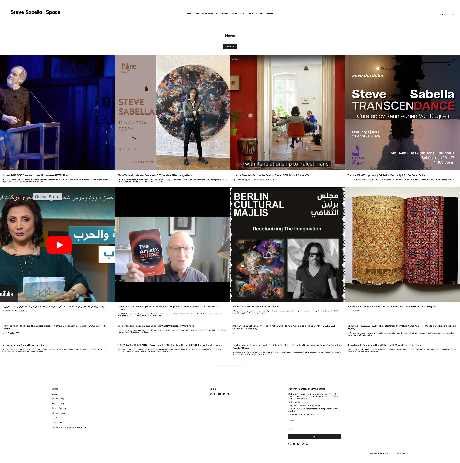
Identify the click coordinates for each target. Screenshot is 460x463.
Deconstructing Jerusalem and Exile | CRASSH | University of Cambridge (155, 325)
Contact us (57, 422)
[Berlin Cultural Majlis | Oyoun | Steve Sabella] (287, 244)
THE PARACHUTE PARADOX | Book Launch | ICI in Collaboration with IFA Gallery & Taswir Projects (169, 345)
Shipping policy (59, 413)
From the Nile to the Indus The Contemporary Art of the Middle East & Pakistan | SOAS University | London (54, 327)
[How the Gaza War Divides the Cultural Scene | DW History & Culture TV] (287, 112)
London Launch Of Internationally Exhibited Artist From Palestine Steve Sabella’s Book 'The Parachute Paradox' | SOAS (287, 346)
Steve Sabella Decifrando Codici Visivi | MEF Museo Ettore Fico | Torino (384, 345)
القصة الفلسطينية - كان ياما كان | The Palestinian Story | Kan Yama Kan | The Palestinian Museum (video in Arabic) (402, 327)
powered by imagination (399, 453)
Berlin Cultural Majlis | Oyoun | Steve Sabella (255, 306)
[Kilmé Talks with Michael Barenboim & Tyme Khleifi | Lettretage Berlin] (172, 112)
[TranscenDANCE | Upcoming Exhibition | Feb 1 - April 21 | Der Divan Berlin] (402, 112)
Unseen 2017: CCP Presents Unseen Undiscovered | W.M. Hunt (35, 175)
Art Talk (229, 46)
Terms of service (59, 408)
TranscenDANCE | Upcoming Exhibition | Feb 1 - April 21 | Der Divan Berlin (386, 175)
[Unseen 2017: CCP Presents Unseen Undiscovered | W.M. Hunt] (57, 112)
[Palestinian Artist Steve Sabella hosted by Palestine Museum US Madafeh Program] (402, 244)
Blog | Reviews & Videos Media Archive (69, 427)
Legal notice (57, 418)
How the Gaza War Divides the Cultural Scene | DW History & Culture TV (271, 175)
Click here (292, 414)
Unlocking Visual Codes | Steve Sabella (23, 345)
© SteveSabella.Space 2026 (378, 453)
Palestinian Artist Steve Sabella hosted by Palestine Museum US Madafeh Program (391, 306)
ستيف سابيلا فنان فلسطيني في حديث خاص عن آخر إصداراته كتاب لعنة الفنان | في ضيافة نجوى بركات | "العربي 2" (55, 306)
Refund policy (58, 398)
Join (315, 436)
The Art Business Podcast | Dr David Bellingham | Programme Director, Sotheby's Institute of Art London (168, 308)
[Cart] (452, 13)
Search (55, 394)
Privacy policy (58, 403)
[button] (197, 13)
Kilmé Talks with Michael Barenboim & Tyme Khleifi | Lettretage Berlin (155, 175)
